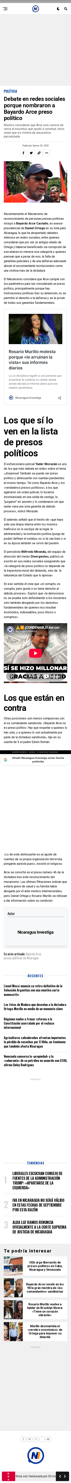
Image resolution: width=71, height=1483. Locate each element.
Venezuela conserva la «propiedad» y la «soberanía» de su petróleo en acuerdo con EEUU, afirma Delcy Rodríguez (35, 1060)
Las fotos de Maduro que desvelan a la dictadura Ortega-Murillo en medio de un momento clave (35, 1006)
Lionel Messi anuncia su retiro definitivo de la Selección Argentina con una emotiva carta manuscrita (33, 990)
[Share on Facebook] (23, 153)
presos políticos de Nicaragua (21, 957)
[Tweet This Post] (31, 153)
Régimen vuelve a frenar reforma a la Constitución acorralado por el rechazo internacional (29, 1023)
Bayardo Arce (33, 954)
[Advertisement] (35, 50)
